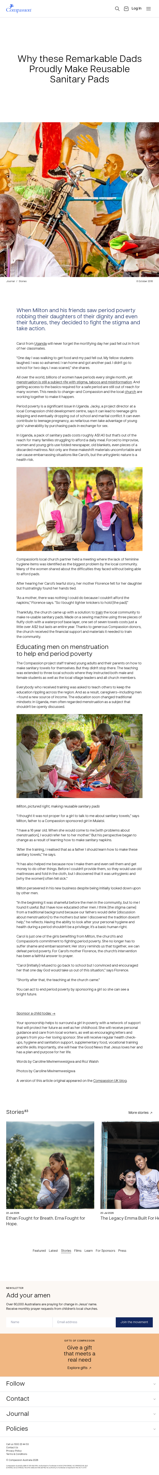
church (130, 392)
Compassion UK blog (110, 1081)
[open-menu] (148, 8)
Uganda (40, 344)
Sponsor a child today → (35, 1013)
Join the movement (134, 1322)
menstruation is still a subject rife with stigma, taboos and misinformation (74, 382)
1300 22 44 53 (21, 1444)
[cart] (126, 8)
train (99, 612)
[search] (117, 8)
